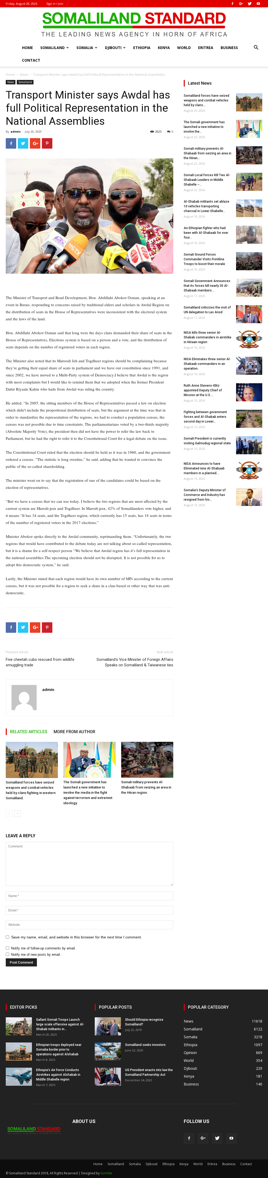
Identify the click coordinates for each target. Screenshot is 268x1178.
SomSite (106, 1173)
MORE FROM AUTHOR (74, 731)
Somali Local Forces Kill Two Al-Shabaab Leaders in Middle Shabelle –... (207, 179)
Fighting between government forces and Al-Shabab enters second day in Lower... (205, 416)
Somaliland (52, 47)
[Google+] (241, 3)
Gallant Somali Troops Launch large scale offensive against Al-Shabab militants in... (60, 1024)
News (24, 74)
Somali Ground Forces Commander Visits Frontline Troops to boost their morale (204, 259)
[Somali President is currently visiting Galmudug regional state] (249, 445)
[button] (256, 48)
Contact (31, 60)
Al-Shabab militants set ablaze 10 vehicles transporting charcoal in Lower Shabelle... (206, 206)
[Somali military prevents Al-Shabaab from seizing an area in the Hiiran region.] (147, 760)
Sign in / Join (54, 4)
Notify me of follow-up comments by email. (43, 948)
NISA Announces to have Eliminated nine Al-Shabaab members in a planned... (204, 468)
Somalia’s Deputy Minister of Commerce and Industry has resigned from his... (205, 494)
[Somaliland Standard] (134, 24)
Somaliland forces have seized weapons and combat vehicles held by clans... (206, 100)
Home (27, 47)
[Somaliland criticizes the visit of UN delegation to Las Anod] (249, 314)
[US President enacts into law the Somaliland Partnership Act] (108, 1077)
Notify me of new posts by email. (36, 955)
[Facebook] (232, 3)
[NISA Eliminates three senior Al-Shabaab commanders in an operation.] (249, 366)
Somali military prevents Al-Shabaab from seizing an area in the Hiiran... (207, 153)
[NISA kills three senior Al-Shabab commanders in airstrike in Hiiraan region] (249, 339)
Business (229, 47)
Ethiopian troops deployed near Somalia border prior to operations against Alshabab (58, 1049)
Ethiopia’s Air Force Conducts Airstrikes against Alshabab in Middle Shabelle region (58, 1074)
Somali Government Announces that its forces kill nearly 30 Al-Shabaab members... (207, 285)
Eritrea (205, 47)
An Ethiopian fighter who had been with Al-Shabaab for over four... (206, 232)
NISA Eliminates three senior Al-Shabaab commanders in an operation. (207, 363)
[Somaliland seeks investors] (108, 1051)
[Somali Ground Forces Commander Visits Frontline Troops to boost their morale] (249, 261)
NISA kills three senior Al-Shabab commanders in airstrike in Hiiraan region (207, 337)
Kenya (164, 47)
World (184, 47)
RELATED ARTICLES (28, 731)
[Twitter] (250, 3)
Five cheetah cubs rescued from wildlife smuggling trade (40, 662)
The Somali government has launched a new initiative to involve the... (204, 126)
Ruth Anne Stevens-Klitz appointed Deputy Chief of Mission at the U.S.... (203, 390)
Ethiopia (141, 47)
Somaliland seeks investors (145, 1045)
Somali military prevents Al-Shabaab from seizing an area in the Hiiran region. (146, 787)
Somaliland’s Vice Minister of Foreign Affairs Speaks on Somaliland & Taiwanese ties (135, 662)
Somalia (84, 47)
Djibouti (113, 47)
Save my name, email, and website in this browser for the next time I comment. (76, 937)
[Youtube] (258, 3)
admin (15, 131)
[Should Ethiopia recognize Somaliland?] (108, 1026)
